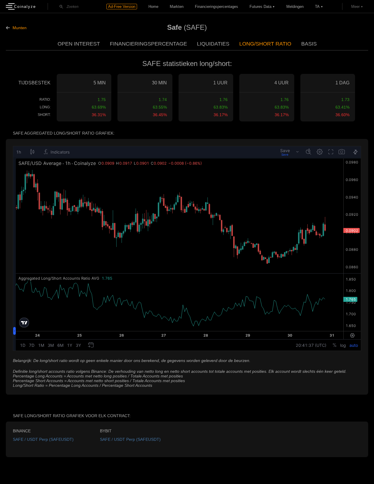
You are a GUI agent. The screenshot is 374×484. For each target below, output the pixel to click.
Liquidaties (213, 44)
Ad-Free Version (121, 6)
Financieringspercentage (148, 44)
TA (317, 6)
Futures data (260, 6)
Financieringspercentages (216, 6)
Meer (355, 6)
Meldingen (295, 6)
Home (153, 6)
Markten (176, 6)
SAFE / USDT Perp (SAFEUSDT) (43, 439)
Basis (309, 44)
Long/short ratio (265, 44)
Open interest (79, 44)
